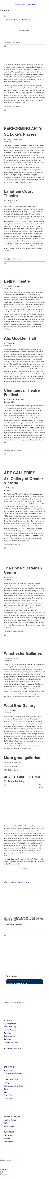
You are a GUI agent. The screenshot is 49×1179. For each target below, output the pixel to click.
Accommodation (10, 1126)
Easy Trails (8, 1135)
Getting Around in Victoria (13, 1086)
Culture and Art (9, 1036)
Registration (31, 4)
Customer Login (20, 4)
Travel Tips (8, 1095)
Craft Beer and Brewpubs (13, 1073)
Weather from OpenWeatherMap (16, 983)
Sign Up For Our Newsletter (13, 924)
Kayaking (7, 1039)
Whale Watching (10, 1026)
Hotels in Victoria (10, 1120)
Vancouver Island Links (12, 1048)
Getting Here (8, 1098)
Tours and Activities (11, 1042)
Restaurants (8, 1070)
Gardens (7, 1138)
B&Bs (6, 1123)
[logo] (20, 19)
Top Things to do (10, 1023)
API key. (33, 981)
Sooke (6, 1092)
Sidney (6, 1089)
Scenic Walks (9, 1141)
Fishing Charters (10, 1030)
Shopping (7, 1033)
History (6, 1083)
